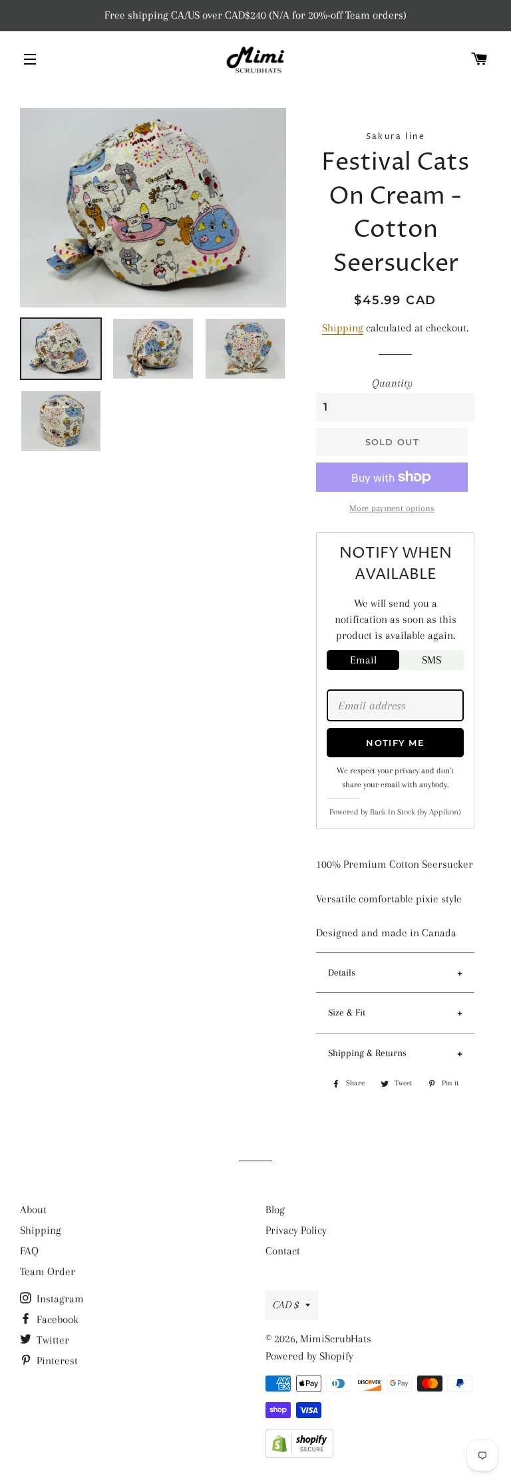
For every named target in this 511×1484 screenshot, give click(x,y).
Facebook (56, 1319)
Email (363, 659)
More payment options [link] (391, 508)
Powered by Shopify (309, 1356)
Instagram (59, 1298)
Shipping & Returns (367, 1052)
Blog (275, 1209)
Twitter (51, 1340)
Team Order (47, 1271)
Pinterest (56, 1360)
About (33, 1209)
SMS (431, 659)
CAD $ (286, 1304)
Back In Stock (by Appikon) (415, 812)
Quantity (392, 383)
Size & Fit (346, 1012)
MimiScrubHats (335, 1338)
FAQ (29, 1250)
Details (341, 972)
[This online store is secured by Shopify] (299, 1454)
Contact (282, 1250)
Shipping (342, 327)
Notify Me (395, 742)
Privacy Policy (296, 1230)
